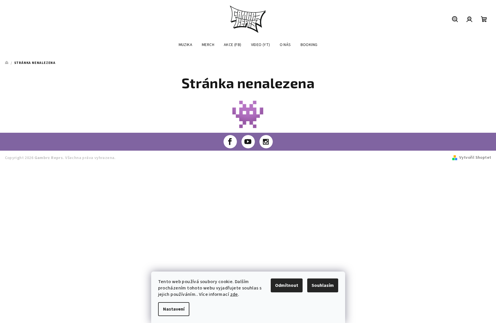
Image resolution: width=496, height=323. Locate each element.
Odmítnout (286, 285)
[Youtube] (248, 141)
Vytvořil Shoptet (475, 157)
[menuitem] (185, 44)
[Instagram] (266, 141)
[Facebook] (230, 141)
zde (234, 294)
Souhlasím (323, 285)
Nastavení (173, 309)
